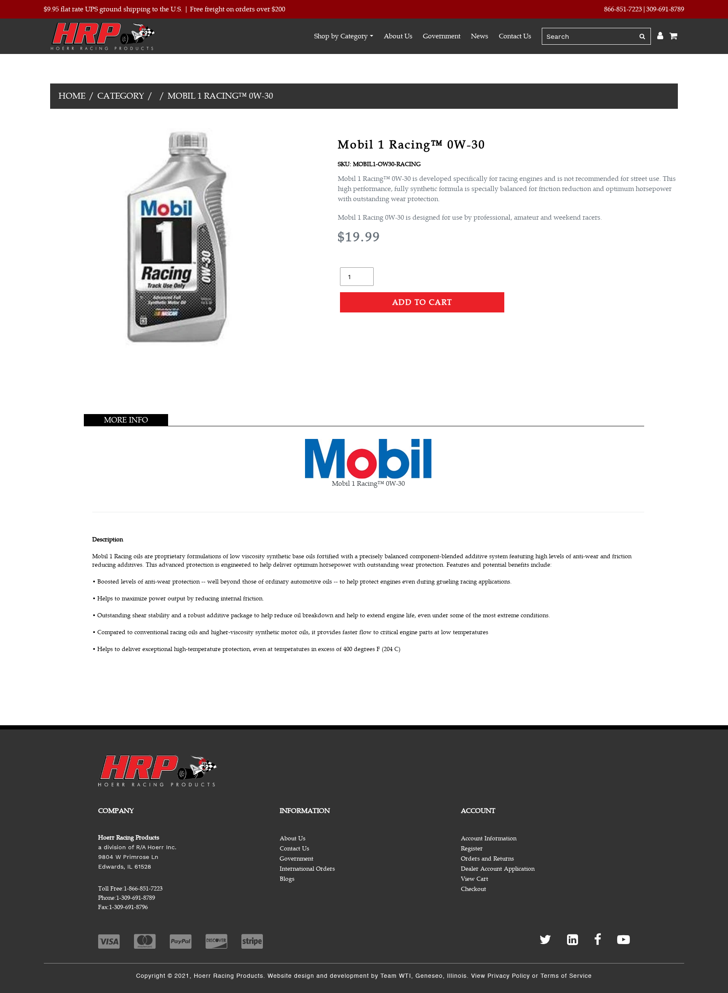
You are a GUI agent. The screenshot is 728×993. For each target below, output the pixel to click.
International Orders (307, 868)
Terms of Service (566, 976)
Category (120, 96)
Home (72, 96)
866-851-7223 (623, 9)
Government (441, 36)
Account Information (489, 838)
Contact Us (515, 36)
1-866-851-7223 (143, 888)
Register (472, 848)
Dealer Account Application (498, 868)
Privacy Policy (508, 976)
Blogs (287, 879)
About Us (398, 36)
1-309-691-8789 (135, 898)
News (479, 36)
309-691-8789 (665, 9)
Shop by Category (341, 36)
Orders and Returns (487, 858)
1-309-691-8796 (128, 907)
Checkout (473, 889)
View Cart (474, 879)
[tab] (126, 420)
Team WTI (395, 976)
